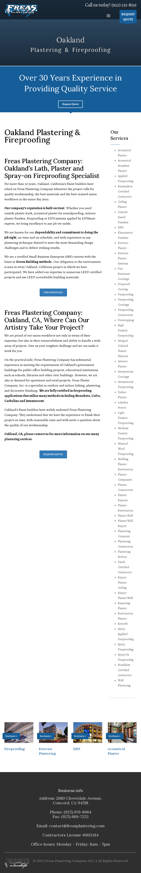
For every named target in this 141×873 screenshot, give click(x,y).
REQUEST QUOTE (53, 454)
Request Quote (70, 104)
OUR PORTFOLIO (53, 292)
